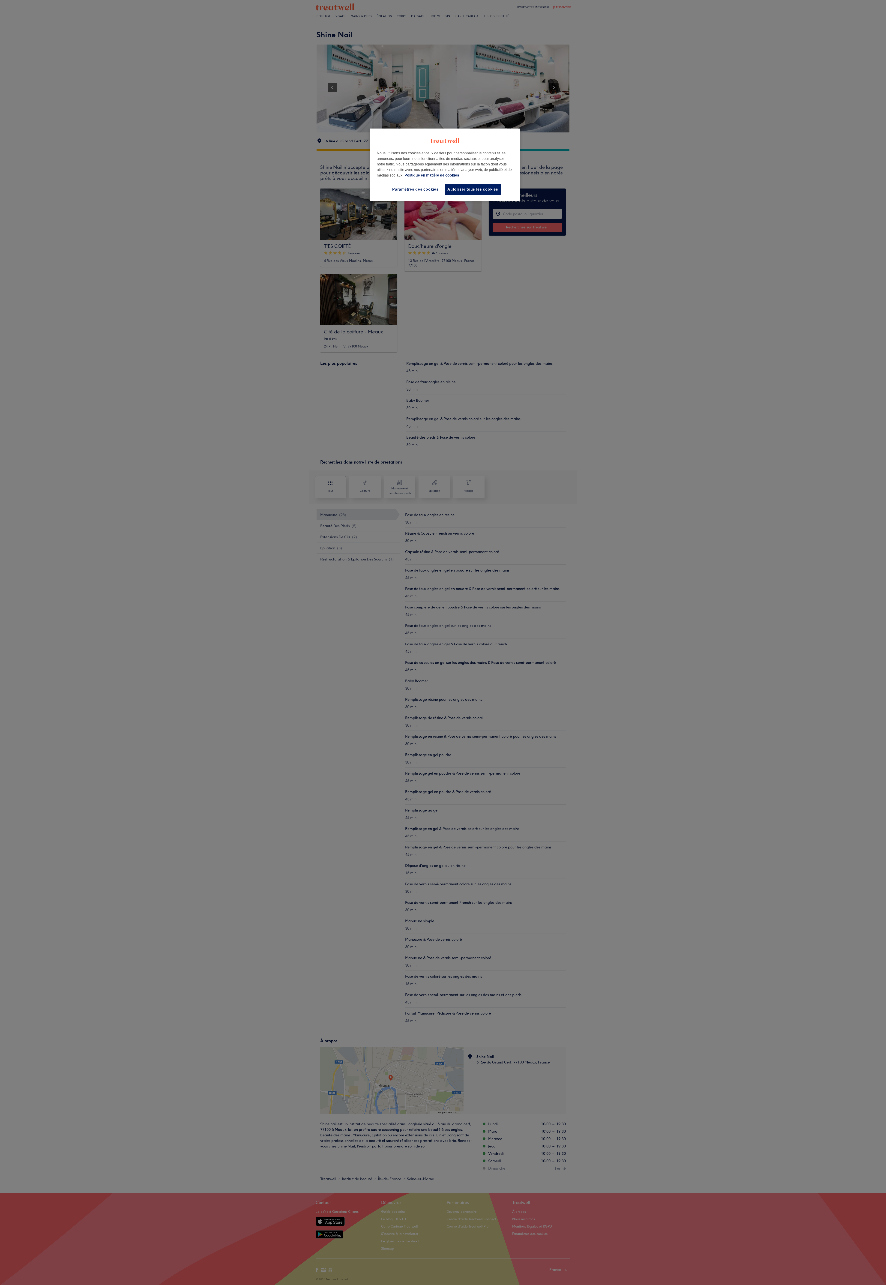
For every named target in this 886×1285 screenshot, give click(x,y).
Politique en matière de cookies (431, 175)
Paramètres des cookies (415, 189)
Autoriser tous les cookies (472, 189)
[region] (445, 165)
